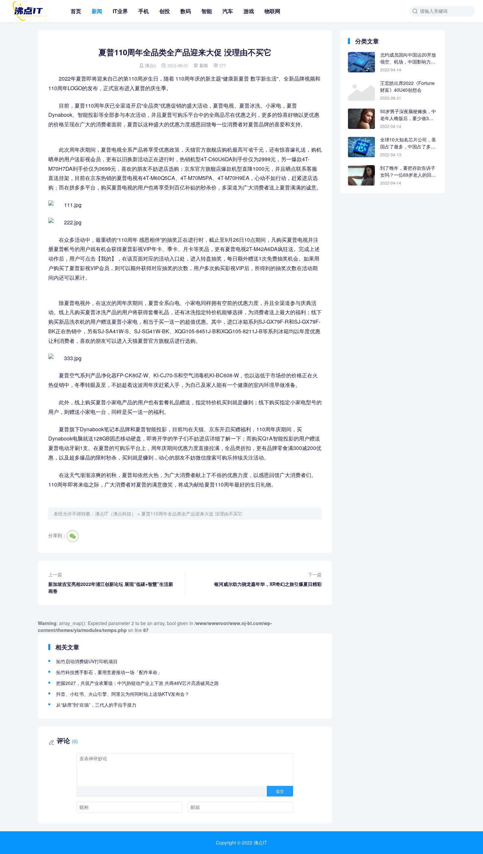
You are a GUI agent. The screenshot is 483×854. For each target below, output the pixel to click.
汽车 (227, 11)
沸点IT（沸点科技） (115, 513)
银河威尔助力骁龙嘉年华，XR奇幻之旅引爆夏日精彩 (268, 579)
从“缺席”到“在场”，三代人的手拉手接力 (96, 704)
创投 (164, 11)
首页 (76, 11)
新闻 (97, 11)
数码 (185, 11)
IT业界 (120, 11)
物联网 (272, 11)
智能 (206, 11)
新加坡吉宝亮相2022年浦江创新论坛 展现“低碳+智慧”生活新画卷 (110, 582)
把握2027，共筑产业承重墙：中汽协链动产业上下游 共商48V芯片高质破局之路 (137, 683)
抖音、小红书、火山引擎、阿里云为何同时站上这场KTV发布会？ (122, 694)
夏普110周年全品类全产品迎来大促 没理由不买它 (191, 513)
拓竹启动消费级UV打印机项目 (87, 661)
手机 (143, 11)
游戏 (248, 11)
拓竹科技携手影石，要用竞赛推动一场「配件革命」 (109, 672)
